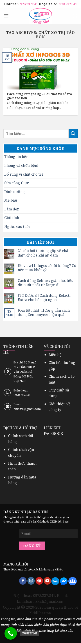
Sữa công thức (16, 182)
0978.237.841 (28, 4)
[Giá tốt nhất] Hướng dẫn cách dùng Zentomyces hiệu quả (44, 312)
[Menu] (6, 15)
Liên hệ (55, 354)
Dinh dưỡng (14, 191)
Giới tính (11, 217)
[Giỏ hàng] (75, 16)
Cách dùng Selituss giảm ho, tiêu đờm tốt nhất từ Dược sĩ (45, 282)
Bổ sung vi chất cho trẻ (23, 174)
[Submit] (73, 133)
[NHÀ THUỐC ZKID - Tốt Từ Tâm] (40, 16)
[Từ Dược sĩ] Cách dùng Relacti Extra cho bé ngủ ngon (44, 297)
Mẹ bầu (10, 200)
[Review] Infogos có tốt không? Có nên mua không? (47, 268)
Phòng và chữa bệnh (21, 165)
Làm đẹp (11, 209)
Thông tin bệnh (17, 156)
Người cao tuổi (17, 226)
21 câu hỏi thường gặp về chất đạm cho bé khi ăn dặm (44, 253)
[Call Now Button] (10, 633)
